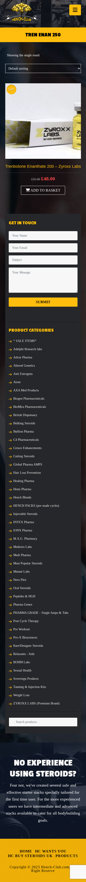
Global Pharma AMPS (27, 464)
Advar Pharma (22, 357)
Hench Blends (22, 497)
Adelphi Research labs (27, 349)
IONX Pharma (22, 530)
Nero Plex (19, 580)
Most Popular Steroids (27, 563)
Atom (17, 382)
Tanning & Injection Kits (29, 687)
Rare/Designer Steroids (28, 645)
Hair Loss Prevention (27, 472)
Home (26, 851)
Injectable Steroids (25, 514)
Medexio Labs (22, 547)
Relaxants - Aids (23, 654)
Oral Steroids (22, 588)
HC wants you (51, 851)
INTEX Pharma (23, 522)
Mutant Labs (21, 571)
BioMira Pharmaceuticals (29, 407)
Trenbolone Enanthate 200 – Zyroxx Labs (43, 166)
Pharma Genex (22, 604)
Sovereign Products (26, 678)
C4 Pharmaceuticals (26, 439)
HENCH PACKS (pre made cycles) (36, 505)
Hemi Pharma (22, 489)
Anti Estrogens (23, 374)
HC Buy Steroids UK (30, 856)
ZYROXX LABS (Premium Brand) (36, 703)
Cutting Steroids (23, 456)
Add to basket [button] (45, 190)
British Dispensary (25, 415)
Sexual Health (22, 670)
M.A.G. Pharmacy (25, 538)
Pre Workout (21, 629)
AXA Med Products (26, 390)
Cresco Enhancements (27, 448)
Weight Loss (21, 695)
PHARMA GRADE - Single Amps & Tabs (40, 612)
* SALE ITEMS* (24, 341)
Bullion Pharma (23, 431)
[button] (75, 10)
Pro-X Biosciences (25, 637)
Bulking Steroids (24, 423)
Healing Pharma (23, 481)
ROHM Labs (21, 662)
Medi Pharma (22, 555)
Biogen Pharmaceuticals (28, 398)
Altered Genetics (24, 365)
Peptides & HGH (24, 596)
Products (66, 856)
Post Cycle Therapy (26, 621)
